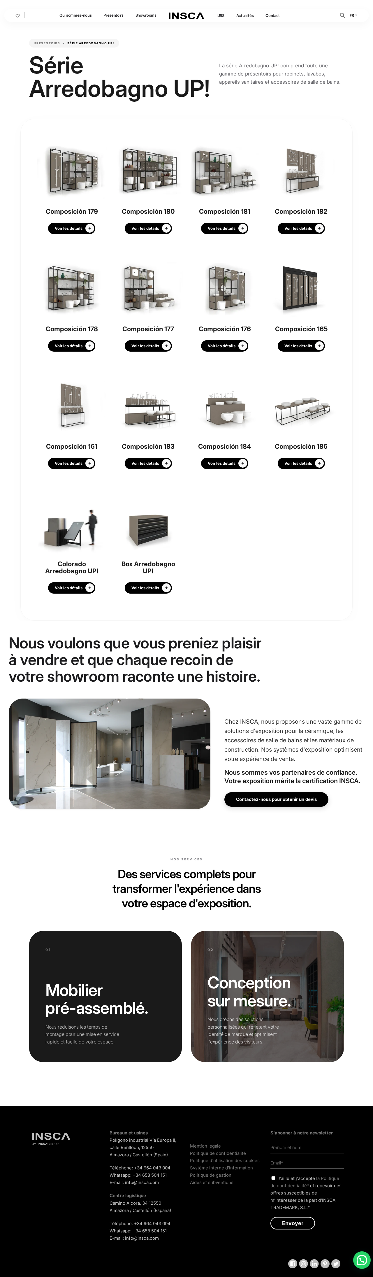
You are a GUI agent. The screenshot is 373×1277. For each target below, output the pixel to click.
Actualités (245, 15)
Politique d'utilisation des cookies (225, 1160)
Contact (272, 15)
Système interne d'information (221, 1168)
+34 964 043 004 (152, 1168)
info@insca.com (142, 1182)
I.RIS (220, 15)
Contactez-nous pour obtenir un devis (276, 799)
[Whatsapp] (362, 1260)
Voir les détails (68, 228)
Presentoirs (47, 43)
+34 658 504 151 (150, 1175)
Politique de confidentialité (218, 1153)
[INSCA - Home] (186, 15)
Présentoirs (113, 15)
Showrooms (146, 15)
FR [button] (352, 15)
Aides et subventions (211, 1182)
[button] (342, 15)
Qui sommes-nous (75, 15)
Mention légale (205, 1146)
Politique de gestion (210, 1175)
